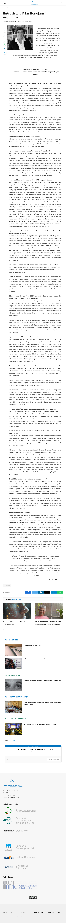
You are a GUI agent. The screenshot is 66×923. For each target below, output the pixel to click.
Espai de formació (10, 912)
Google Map (11, 795)
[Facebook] (4, 30)
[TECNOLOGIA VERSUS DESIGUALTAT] (17, 611)
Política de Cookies (55, 912)
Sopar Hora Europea (46, 910)
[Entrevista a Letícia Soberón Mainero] (49, 611)
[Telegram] (4, 52)
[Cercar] (61, 3)
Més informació (54, 759)
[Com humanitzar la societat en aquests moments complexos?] (13, 707)
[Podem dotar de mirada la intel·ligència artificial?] (13, 685)
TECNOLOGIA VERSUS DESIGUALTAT (16, 622)
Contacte (22, 912)
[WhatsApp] (4, 44)
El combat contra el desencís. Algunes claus (40, 724)
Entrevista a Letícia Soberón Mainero (48, 622)
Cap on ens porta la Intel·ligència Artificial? (33, 749)
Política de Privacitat (37, 912)
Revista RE (32, 910)
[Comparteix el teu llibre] (13, 650)
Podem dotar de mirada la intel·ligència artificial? (42, 681)
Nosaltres (14, 910)
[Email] (4, 39)
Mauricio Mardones (43, 917)
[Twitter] (4, 35)
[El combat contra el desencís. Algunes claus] (13, 729)
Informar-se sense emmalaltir (35, 659)
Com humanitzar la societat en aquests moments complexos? (42, 703)
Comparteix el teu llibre (32, 645)
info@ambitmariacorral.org (11, 797)
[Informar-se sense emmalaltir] (13, 663)
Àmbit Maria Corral (10, 624)
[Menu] (5, 3)
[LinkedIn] (4, 48)
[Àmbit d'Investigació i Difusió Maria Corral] (33, 3)
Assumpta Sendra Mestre (13, 21)
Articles (23, 910)
